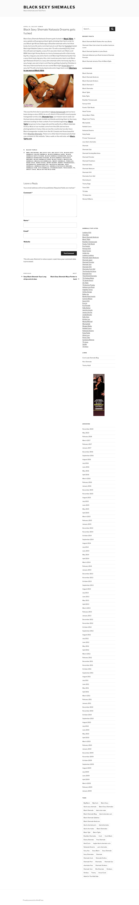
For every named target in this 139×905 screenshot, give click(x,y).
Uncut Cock (31, 169)
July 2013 (85, 593)
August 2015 (86, 497)
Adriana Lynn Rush (88, 287)
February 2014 (87, 566)
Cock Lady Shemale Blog (90, 358)
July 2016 (85, 463)
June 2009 (86, 776)
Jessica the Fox (87, 312)
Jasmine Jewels (87, 310)
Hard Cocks (41, 162)
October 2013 (87, 581)
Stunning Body (56, 168)
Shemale (85, 145)
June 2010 (85, 730)
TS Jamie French (87, 280)
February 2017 (87, 444)
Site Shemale (43, 168)
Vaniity (84, 344)
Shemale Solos (87, 164)
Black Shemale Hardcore (55, 156)
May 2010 (85, 734)
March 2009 (86, 783)
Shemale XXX (87, 172)
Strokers (109, 869)
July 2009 (85, 772)
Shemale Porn (87, 273)
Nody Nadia (86, 134)
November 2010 (87, 711)
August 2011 (86, 676)
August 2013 (86, 589)
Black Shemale (40, 154)
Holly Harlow (86, 308)
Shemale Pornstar (88, 157)
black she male (101, 810)
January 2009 (87, 791)
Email (26, 231)
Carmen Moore (87, 298)
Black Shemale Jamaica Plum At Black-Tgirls (96, 61)
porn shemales (102, 847)
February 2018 (87, 436)
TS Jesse (85, 342)
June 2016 (85, 467)
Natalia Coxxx (87, 126)
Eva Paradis (86, 305)
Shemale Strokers (101, 865)
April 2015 (85, 513)
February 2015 (87, 520)
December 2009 (87, 753)
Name (26, 220)
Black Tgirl (87, 832)
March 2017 (86, 440)
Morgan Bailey (87, 326)
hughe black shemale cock (102, 843)
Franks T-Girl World (88, 244)
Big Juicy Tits (57, 152)
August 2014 (86, 543)
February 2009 (87, 787)
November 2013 (87, 577)
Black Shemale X (88, 84)
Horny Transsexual (66, 162)
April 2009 (85, 779)
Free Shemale (100, 839)
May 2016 (85, 471)
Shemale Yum (31, 168)
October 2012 (86, 627)
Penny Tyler (86, 337)
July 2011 (85, 680)
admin (40, 26)
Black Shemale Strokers (90, 81)
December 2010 (87, 707)
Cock (100, 836)
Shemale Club (86, 149)
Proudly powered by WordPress (33, 900)
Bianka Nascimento (88, 296)
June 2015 (85, 505)
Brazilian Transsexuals (89, 100)
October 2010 (87, 715)
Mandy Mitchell (87, 321)
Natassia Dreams (57, 164)
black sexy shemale (90, 806)
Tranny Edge (86, 184)
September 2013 (88, 585)
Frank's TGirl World (88, 107)
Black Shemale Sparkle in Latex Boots (94, 51)
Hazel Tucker (86, 111)
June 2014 (85, 551)
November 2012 (87, 623)
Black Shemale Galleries (91, 817)
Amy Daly (85, 235)
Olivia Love (86, 335)
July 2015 (85, 501)
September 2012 (87, 631)
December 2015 (87, 490)
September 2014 (88, 539)
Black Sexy (104, 803)
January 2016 (86, 486)
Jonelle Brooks (87, 314)
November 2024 (87, 429)
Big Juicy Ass (45, 152)
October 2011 (86, 669)
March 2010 (86, 741)
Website (27, 242)
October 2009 (87, 760)
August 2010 (86, 722)
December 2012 (87, 619)
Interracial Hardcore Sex (37, 164)
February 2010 (87, 745)
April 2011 (85, 692)
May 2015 (85, 509)
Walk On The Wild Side (46, 169)
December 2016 (87, 452)
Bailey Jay (85, 294)
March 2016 (86, 478)
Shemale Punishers (88, 161)
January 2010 (86, 749)
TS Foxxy (85, 346)
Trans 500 (85, 187)
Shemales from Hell (88, 176)
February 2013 (87, 612)
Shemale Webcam (88, 168)
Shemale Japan (87, 260)
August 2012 (86, 635)
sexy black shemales (89, 142)
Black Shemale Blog (90, 814)
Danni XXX (86, 301)
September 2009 (88, 764)
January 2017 (86, 448)
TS (74, 168)
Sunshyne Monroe (88, 340)
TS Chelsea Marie (88, 278)
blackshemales (104, 825)
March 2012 (86, 654)
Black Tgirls (31, 150)
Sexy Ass (87, 851)
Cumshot (68, 46)
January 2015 (86, 524)
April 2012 (85, 650)
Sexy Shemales (89, 854)
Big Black (87, 803)
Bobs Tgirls (86, 96)
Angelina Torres (87, 289)
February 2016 (87, 482)
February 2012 (87, 657)
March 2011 (86, 696)
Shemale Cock (88, 858)
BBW (28, 152)
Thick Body (67, 168)
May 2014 (85, 554)
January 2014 (86, 570)
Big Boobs (35, 152)
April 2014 (85, 558)
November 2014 (87, 532)
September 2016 (88, 455)
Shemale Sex (109, 862)
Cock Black (108, 836)
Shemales (98, 862)
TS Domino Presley (88, 285)
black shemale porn (42, 159)
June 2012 (85, 642)
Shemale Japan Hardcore (90, 257)
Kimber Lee (86, 319)
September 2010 (88, 718)
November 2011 (87, 665)
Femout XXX (86, 104)
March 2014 (86, 562)
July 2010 (85, 726)
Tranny (93, 873)
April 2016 (85, 474)
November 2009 (88, 756)
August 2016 (86, 459)
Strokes (86, 873)
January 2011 (86, 703)
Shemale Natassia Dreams (61, 166)
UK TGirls (85, 283)
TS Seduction (86, 195)
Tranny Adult (86, 365)
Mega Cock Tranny (88, 119)
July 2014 (85, 547)
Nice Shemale (87, 361)
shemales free (88, 865)
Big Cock (95, 803)
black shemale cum (105, 814)
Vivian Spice (66, 66)
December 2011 (87, 661)
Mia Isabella (86, 123)
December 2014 (87, 528)
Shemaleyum (86, 180)
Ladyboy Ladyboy (88, 255)
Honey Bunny (52, 162)
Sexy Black (96, 851)
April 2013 (85, 604)
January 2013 (86, 616)
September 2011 (87, 673)
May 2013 (85, 600)
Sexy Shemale (107, 851)
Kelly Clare (85, 317)
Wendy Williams (87, 199)
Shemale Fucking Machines (91, 153)
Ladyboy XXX (86, 232)
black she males (89, 828)
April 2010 (85, 737)
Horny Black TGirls (88, 115)
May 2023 (85, 433)
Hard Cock (30, 162)
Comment (28, 193)
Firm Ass (70, 161)
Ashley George (87, 292)
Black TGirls (86, 239)
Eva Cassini (86, 246)
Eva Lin (84, 303)
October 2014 (87, 535)
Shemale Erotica (41, 166)
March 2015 (86, 516)
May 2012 (85, 646)
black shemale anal (56, 154)
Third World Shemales (89, 276)
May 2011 (85, 688)
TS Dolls (85, 191)
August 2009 (86, 768)
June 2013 (85, 596)
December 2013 (87, 574)
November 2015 (87, 494)
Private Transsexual (88, 138)
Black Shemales (87, 88)
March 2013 (86, 608)
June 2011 (85, 684)
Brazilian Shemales (43, 161)
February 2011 (87, 699)
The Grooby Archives (89, 271)
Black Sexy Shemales (49, 7)
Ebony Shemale (59, 161)
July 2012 (85, 638)
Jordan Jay (85, 253)
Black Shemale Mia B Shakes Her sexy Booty (97, 41)
